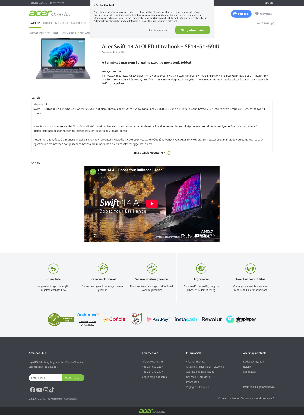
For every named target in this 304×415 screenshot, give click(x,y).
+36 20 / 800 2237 (152, 366)
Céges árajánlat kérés (154, 376)
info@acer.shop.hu (152, 361)
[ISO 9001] (134, 320)
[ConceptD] (70, 399)
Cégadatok (249, 371)
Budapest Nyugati (253, 361)
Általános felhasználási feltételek (205, 366)
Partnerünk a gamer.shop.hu (259, 386)
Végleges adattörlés (197, 387)
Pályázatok (192, 382)
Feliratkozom (73, 377)
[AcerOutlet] (37, 399)
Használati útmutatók (198, 376)
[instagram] (45, 390)
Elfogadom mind (193, 30)
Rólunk (247, 366)
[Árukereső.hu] (88, 316)
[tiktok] (51, 390)
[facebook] (32, 390)
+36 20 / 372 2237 (152, 371)
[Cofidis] (114, 319)
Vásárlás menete (195, 361)
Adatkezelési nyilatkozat (200, 371)
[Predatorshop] (55, 399)
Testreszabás (159, 30)
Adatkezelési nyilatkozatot (107, 20)
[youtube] (39, 390)
